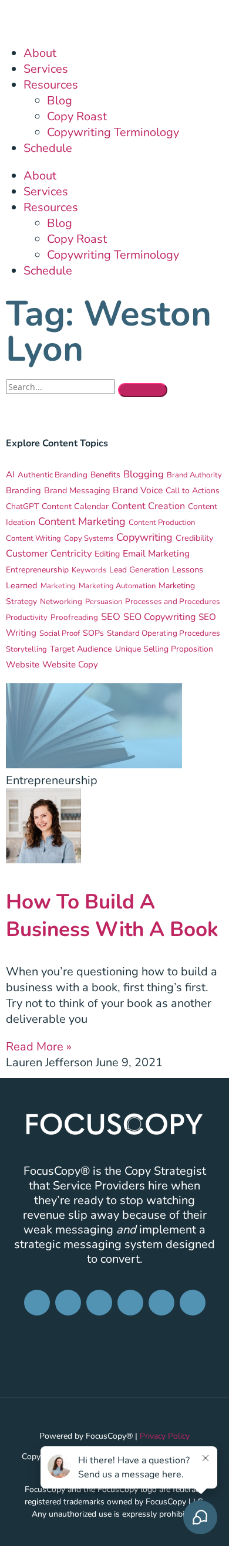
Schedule (47, 148)
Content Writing (33, 538)
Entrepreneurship (37, 569)
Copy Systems (88, 538)
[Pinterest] (130, 1303)
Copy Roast (77, 116)
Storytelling (26, 649)
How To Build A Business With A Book (112, 915)
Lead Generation (139, 569)
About (39, 53)
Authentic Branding (52, 474)
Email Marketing (156, 553)
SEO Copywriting (159, 617)
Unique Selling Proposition (164, 649)
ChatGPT (22, 506)
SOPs (93, 633)
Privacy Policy (165, 1436)
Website (22, 664)
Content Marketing (82, 521)
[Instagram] (68, 1303)
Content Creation (148, 506)
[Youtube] (193, 1303)
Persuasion (103, 601)
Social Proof (59, 633)
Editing (107, 554)
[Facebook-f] (37, 1303)
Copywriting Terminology (113, 132)
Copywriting (144, 537)
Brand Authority (194, 475)
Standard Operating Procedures (163, 633)
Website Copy (70, 664)
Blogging (143, 474)
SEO (110, 616)
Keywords (89, 570)
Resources (50, 85)
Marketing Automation (117, 586)
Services (45, 69)
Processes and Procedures (172, 601)
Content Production (162, 522)
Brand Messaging (77, 490)
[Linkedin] (99, 1303)
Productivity (27, 617)
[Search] (142, 390)
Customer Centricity (49, 553)
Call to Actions (193, 490)
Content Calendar (75, 506)
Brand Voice (138, 490)
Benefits (105, 474)
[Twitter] (161, 1303)
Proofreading (74, 617)
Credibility (194, 538)
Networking (61, 601)
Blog (59, 101)
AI (10, 474)
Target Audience (81, 649)
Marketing (58, 586)
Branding (23, 490)
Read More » (39, 1047)
